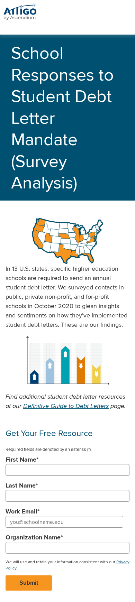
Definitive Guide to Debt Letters (66, 405)
